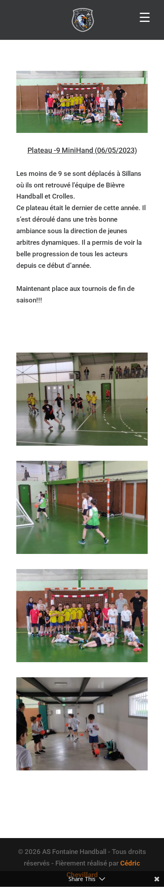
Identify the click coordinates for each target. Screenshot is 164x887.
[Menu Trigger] (145, 17)
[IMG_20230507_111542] (82, 446)
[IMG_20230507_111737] (82, 770)
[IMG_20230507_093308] (82, 554)
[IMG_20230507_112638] (82, 662)
